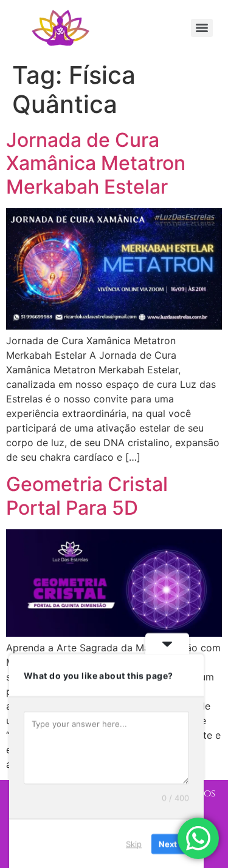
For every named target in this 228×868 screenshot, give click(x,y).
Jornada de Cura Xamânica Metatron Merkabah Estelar (95, 163)
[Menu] (202, 28)
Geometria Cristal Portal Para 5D (87, 495)
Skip (134, 843)
